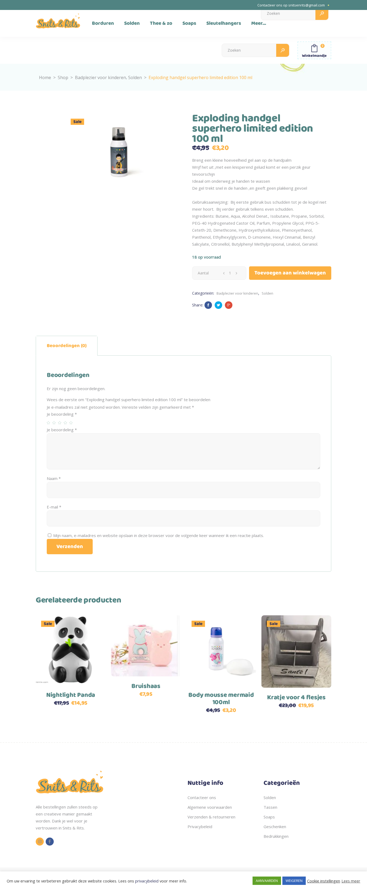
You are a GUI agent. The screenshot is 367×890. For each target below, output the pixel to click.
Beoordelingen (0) (67, 345)
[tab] (67, 346)
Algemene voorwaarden (210, 807)
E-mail (54, 507)
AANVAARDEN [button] (267, 880)
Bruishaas (145, 686)
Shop (63, 77)
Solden (135, 77)
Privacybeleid (200, 826)
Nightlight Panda (70, 695)
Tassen (270, 807)
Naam (54, 478)
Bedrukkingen (276, 836)
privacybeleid (147, 881)
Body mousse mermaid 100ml (221, 699)
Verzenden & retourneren (211, 817)
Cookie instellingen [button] (323, 880)
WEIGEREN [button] (294, 880)
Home (45, 77)
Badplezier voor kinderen (100, 77)
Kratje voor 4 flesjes (296, 698)
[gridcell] (70, 817)
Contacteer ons (202, 797)
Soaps (269, 817)
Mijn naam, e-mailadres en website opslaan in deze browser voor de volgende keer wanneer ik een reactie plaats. (158, 535)
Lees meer (350, 880)
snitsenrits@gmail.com (306, 5)
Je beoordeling (62, 414)
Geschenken (275, 826)
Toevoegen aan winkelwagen (290, 273)
